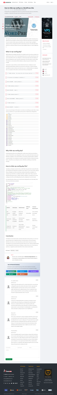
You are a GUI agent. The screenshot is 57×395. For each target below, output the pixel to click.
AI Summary (37, 16)
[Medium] (16, 383)
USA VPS (21, 378)
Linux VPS (21, 374)
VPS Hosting (21, 2)
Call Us (48, 2)
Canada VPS (22, 385)
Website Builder (31, 376)
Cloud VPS (30, 380)
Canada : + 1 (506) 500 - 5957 (9, 376)
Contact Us (38, 370)
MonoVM (6, 9)
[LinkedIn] (10, 383)
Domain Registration (31, 374)
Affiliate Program (24, 393)
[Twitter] (6, 383)
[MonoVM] (7, 2)
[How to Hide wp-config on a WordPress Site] (22, 27)
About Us (38, 372)
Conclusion (44, 49)
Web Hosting (30, 2)
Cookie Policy (47, 393)
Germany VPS (30, 385)
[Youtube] (12, 383)
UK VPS (21, 380)
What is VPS (39, 381)
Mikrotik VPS (30, 378)
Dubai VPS (30, 382)
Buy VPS (45, 71)
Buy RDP (45, 69)
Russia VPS (30, 384)
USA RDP (21, 384)
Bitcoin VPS (22, 376)
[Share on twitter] (3, 26)
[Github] (17, 383)
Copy (37, 77)
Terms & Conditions (37, 393)
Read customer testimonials (48, 382)
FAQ (37, 379)
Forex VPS (30, 370)
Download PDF (31, 16)
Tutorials (17, 250)
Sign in (52, 2)
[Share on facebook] (3, 24)
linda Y (12, 254)
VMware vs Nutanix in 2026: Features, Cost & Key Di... (46, 61)
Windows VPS (22, 372)
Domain (26, 2)
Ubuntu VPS (22, 382)
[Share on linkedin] (3, 28)
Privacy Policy (43, 393)
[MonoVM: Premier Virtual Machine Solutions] (8, 370)
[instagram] (8, 383)
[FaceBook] (4, 383)
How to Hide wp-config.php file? (47, 47)
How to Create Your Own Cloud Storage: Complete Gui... (46, 58)
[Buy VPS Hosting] (47, 28)
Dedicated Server (15, 2)
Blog (35, 2)
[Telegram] (14, 383)
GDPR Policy (51, 393)
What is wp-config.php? (46, 43)
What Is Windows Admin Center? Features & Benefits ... (46, 64)
